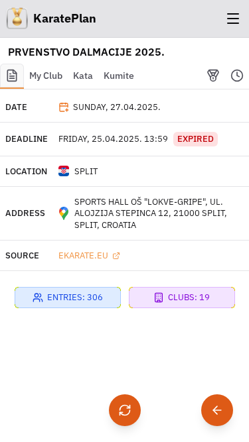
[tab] (12, 76)
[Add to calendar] (63, 107)
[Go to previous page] (217, 410)
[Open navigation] (233, 18)
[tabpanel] (124, 239)
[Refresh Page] (125, 410)
